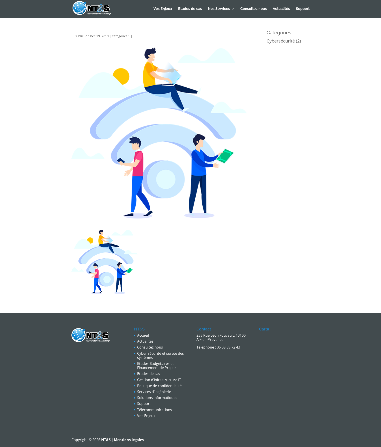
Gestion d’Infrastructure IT (159, 379)
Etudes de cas (190, 9)
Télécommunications (154, 409)
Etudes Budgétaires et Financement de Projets (157, 365)
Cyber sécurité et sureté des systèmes (160, 355)
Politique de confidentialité (159, 385)
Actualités (281, 9)
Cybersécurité (281, 41)
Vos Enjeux (162, 9)
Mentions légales (129, 439)
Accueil (143, 335)
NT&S (106, 439)
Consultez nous (253, 9)
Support (303, 9)
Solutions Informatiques (157, 397)
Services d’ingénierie (154, 391)
